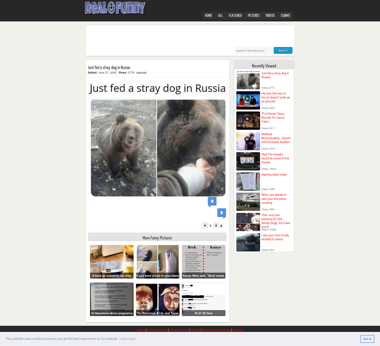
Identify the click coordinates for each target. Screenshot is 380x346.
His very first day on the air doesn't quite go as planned (275, 97)
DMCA (195, 330)
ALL (220, 15)
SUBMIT (285, 15)
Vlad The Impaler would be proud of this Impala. (275, 158)
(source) (141, 72)
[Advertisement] (160, 36)
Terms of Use (179, 330)
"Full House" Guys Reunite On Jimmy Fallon (273, 117)
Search (283, 50)
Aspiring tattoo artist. (274, 174)
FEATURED (235, 15)
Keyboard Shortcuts (216, 330)
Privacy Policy (157, 330)
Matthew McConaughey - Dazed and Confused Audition (275, 138)
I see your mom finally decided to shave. (275, 237)
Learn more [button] (128, 338)
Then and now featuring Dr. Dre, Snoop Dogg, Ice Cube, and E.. (276, 221)
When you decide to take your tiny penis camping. (273, 199)
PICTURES (254, 15)
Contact (238, 330)
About (141, 330)
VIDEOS (270, 15)
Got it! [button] (367, 338)
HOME (208, 15)
